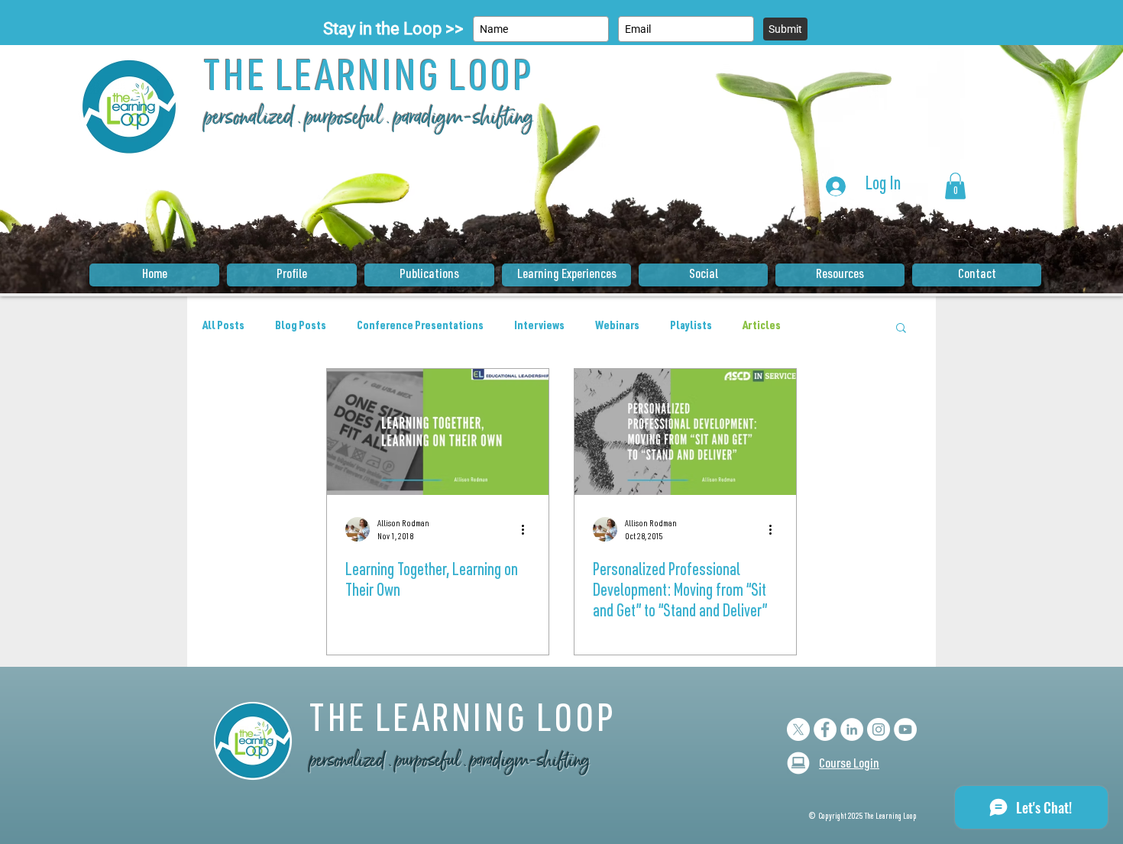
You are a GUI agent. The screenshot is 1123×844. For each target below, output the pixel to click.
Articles (762, 326)
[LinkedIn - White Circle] (851, 729)
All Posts (223, 326)
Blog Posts (300, 326)
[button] (955, 186)
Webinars (617, 326)
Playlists (691, 326)
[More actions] (528, 529)
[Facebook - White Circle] (825, 729)
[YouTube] (905, 729)
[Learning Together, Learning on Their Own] (438, 432)
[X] (798, 729)
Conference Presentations (420, 326)
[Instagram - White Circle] (878, 729)
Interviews (539, 326)
